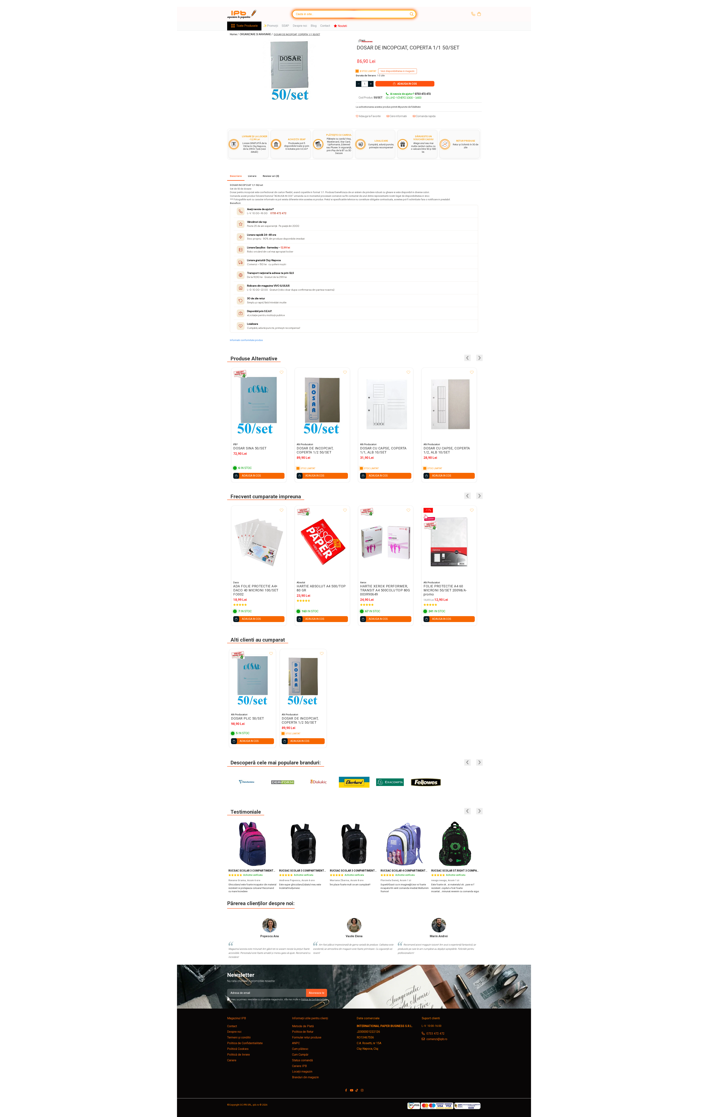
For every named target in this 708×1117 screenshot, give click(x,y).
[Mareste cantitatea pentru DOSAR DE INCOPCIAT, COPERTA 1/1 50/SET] (371, 84)
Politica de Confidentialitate (314, 999)
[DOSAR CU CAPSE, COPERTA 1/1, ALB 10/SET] (385, 404)
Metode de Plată (303, 1026)
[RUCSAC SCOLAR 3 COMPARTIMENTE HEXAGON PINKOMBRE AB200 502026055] (252, 844)
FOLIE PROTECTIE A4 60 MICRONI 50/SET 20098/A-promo (445, 590)
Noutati (342, 26)
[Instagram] (362, 1090)
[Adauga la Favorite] (281, 372)
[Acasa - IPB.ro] (245, 14)
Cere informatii (398, 116)
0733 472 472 (278, 213)
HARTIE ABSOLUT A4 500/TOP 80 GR (321, 588)
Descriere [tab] (236, 176)
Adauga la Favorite (369, 116)
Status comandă (302, 1060)
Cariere (231, 1060)
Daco (236, 582)
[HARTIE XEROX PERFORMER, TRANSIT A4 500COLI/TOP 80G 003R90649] (385, 542)
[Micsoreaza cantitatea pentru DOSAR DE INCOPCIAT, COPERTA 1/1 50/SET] (358, 84)
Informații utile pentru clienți (310, 1018)
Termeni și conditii (239, 1037)
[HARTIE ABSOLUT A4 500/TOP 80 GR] (322, 542)
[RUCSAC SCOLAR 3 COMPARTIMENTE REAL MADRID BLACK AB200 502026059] (303, 844)
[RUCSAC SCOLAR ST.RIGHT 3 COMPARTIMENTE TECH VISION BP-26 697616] (455, 844)
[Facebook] (346, 1090)
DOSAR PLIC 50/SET (247, 718)
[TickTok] (356, 1090)
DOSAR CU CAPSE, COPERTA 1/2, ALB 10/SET (447, 450)
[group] (289, 69)
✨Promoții (270, 25)
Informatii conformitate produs (246, 340)
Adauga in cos (407, 83)
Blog (314, 25)
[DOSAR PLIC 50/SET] (252, 680)
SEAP (285, 25)
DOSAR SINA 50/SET (250, 448)
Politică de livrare (238, 1054)
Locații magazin (302, 1071)
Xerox (363, 582)
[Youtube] (351, 1090)
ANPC (296, 1043)
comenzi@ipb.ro (436, 1039)
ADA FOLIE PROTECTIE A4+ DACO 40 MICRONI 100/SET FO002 (255, 590)
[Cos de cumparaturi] (479, 14)
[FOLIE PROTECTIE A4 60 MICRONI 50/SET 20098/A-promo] (449, 542)
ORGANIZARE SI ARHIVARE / (256, 34)
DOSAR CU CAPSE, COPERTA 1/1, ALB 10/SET (383, 450)
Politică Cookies (238, 1049)
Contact (325, 25)
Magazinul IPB (236, 1018)
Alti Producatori (305, 444)
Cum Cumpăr (300, 1054)
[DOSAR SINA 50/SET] (258, 404)
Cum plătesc (300, 1049)
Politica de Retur (302, 1031)
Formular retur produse (306, 1037)
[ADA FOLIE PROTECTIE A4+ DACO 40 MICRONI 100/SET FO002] (258, 542)
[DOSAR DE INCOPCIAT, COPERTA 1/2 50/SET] (322, 404)
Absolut (301, 582)
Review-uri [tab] (271, 176)
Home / (234, 34)
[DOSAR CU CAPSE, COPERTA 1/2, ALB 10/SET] (449, 404)
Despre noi (300, 25)
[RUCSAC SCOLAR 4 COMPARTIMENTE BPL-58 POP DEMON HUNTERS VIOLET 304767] (404, 844)
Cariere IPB (299, 1066)
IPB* (235, 444)
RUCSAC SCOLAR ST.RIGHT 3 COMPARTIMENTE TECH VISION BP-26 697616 (477, 870)
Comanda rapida (425, 116)
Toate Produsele (247, 25)
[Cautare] (411, 14)
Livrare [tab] (252, 176)
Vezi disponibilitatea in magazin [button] (397, 71)
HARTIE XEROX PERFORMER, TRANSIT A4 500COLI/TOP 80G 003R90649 (385, 590)
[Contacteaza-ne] (473, 14)
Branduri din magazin (305, 1077)
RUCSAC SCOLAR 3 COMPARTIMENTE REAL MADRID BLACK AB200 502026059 (326, 870)
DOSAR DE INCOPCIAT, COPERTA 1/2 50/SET (315, 450)
